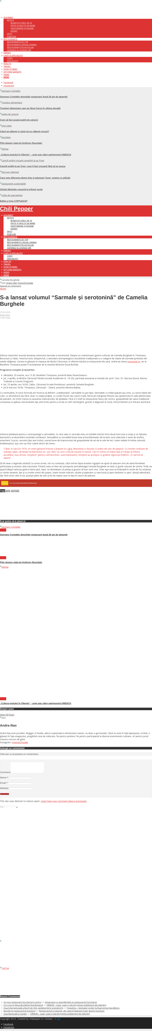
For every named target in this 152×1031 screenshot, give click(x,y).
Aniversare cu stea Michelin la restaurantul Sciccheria (71, 1002)
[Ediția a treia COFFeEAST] (11, 195)
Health (7, 63)
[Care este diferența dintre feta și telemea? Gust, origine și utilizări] (9, 172)
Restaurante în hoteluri (20, 47)
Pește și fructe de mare (23, 25)
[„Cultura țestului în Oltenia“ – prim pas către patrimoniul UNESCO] (4, 148)
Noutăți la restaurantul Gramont (19, 1010)
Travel (7, 66)
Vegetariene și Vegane (22, 28)
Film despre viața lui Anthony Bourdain (21, 143)
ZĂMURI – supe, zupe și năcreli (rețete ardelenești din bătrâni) (76, 1005)
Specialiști (12, 61)
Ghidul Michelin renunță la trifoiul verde (21, 189)
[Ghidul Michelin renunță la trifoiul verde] (13, 183)
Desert (14, 31)
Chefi (9, 58)
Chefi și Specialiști (13, 55)
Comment (5, 772)
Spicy (9, 33)
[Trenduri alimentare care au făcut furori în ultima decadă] (11, 102)
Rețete (10, 20)
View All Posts (7, 714)
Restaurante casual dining (22, 44)
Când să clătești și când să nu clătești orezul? (24, 131)
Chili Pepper (16, 208)
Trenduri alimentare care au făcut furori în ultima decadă (30, 108)
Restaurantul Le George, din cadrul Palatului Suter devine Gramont (71, 1010)
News (6, 77)
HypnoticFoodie (20, 742)
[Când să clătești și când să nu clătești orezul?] (6, 125)
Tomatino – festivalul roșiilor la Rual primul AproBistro (93, 1007)
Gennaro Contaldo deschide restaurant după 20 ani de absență (33, 96)
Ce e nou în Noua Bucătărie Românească (23, 1005)
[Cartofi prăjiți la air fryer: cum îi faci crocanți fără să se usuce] (22, 160)
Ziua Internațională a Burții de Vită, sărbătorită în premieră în (33, 1007)
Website (4, 788)
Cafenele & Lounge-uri (19, 50)
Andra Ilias (11, 283)
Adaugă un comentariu (10, 286)
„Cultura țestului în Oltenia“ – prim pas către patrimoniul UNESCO (35, 154)
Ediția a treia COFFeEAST (14, 201)
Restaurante (10, 39)
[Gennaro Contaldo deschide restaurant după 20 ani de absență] (10, 90)
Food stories (10, 69)
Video (6, 74)
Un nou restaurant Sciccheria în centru (22, 1002)
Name (4, 777)
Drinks (7, 52)
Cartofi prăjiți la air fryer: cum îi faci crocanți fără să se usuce (32, 166)
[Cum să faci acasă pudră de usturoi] (9, 114)
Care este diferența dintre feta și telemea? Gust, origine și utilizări (35, 178)
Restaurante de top (17, 42)
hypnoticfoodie (25, 283)
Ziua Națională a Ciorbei (15, 1013)
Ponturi (11, 36)
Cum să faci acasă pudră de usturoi (19, 120)
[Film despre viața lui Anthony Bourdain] (5, 137)
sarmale (15, 490)
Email (4, 782)
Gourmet (8, 17)
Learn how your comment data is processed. (64, 801)
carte (7, 490)
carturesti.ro (133, 361)
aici (58, 1018)
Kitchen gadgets (12, 72)
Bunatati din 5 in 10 (21, 23)
